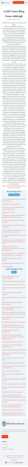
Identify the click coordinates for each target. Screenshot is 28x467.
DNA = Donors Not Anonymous (11, 370)
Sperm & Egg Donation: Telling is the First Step (14, 298)
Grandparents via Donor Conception (13, 392)
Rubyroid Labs (19, 462)
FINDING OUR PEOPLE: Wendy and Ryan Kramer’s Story (13, 318)
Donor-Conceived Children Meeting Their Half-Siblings (13, 226)
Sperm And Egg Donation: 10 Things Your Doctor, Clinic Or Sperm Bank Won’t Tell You (13, 313)
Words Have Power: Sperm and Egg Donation (12, 259)
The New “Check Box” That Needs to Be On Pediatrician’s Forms (13, 366)
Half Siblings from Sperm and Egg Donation (12, 293)
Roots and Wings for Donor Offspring (13, 409)
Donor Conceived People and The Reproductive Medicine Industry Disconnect (13, 395)
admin (10, 19)
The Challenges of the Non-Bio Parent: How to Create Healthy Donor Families (14, 230)
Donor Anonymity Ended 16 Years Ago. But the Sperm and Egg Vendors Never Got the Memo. (13, 241)
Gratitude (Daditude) (8, 212)
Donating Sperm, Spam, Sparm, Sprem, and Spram (13, 221)
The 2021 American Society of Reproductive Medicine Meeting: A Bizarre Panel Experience (13, 248)
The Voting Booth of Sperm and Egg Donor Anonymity (14, 400)
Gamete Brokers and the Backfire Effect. (13, 263)
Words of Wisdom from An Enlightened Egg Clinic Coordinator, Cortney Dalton (13, 254)
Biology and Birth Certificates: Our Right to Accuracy (14, 379)
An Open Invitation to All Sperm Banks (13, 362)
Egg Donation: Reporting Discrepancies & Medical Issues (14, 353)
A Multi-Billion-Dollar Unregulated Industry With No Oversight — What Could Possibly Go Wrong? (13, 336)
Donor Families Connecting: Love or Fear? (14, 383)
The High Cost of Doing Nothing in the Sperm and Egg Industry (13, 208)
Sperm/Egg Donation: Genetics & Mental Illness (13, 288)
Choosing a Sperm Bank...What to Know (13, 284)
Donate (5, 436)
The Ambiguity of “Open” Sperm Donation (14, 322)
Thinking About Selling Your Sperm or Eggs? (12, 358)
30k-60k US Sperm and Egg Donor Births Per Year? (13, 387)
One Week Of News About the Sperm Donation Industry (12, 303)
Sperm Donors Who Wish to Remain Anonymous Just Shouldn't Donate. (12, 405)
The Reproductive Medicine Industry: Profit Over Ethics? (14, 235)
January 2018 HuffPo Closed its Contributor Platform (11, 277)
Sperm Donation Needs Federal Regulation (14, 349)
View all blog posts (14, 194)
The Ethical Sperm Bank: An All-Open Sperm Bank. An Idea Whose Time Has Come (13, 413)
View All (14, 272)
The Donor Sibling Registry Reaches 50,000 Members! (12, 345)
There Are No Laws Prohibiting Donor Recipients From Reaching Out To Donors (13, 326)
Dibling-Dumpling (8, 266)
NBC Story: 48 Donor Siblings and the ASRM (12, 374)
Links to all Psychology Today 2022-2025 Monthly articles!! (13, 200)
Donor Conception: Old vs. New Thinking (14, 281)
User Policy (14, 460)
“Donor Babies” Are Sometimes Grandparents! (11, 331)
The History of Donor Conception (12, 204)
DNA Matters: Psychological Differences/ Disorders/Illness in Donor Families (13, 216)
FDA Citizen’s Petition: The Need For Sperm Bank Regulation (12, 308)
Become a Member (19, 2)
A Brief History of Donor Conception (12, 341)
